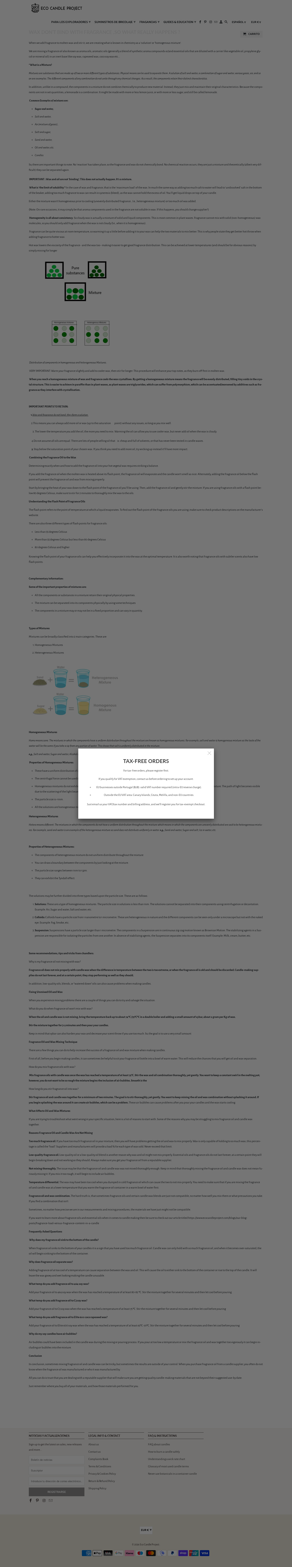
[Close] (209, 753)
